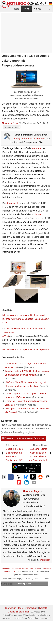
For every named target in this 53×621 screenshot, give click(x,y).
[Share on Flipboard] (19, 482)
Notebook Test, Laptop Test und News (17, 568)
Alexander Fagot (10, 123)
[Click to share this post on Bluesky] (25, 477)
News (26, 8)
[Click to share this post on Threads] (18, 477)
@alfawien (44, 559)
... (49, 8)
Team (20, 607)
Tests (16, 8)
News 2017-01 (9, 571)
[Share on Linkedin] (26, 482)
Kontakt (43, 607)
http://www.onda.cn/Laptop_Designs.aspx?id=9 (25, 349)
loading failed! (7, 583)
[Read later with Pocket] (48, 477)
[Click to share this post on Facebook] (11, 477)
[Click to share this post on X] (33, 477)
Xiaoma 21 (37, 148)
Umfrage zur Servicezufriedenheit (29, 138)
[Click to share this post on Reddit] (40, 477)
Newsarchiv (46, 568)
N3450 (37, 214)
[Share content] (4, 477)
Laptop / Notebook (12, 126)
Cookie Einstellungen (19, 611)
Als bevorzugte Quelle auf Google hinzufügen (29, 468)
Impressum (10, 607)
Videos (37, 8)
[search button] (42, 3)
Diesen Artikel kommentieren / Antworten (24, 438)
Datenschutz (31, 607)
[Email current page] (34, 482)
